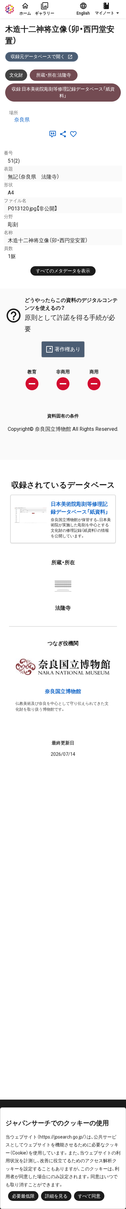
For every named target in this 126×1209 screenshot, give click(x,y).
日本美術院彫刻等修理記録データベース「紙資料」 (79, 508)
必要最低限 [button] (23, 1196)
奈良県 (22, 120)
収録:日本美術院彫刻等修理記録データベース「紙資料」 (63, 92)
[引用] (54, 134)
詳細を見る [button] (56, 1196)
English (83, 13)
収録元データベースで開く (38, 56)
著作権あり (67, 349)
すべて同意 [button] (89, 1196)
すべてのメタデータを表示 (63, 270)
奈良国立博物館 (63, 691)
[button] (108, 9)
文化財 (16, 75)
